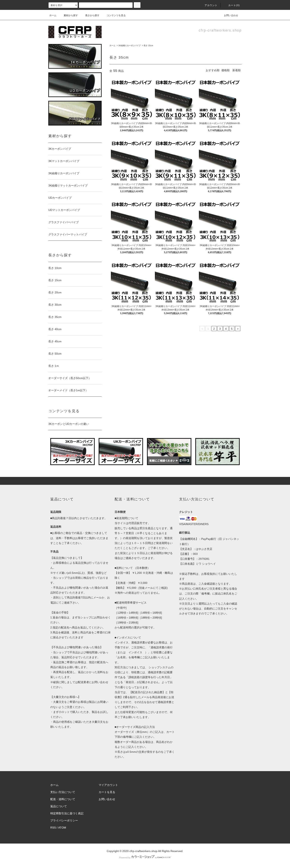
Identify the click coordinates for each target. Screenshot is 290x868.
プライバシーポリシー (64, 820)
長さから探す (92, 15)
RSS (53, 827)
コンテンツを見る (116, 15)
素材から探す (71, 15)
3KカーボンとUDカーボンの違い (68, 423)
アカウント (211, 5)
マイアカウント (108, 785)
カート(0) (234, 5)
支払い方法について (62, 792)
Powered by (125, 857)
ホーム (52, 15)
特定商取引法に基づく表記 (66, 813)
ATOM (62, 827)
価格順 (225, 70)
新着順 (236, 70)
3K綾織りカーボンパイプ (129, 45)
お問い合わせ (231, 15)
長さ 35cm (148, 45)
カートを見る (107, 792)
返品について (58, 806)
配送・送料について (62, 799)
